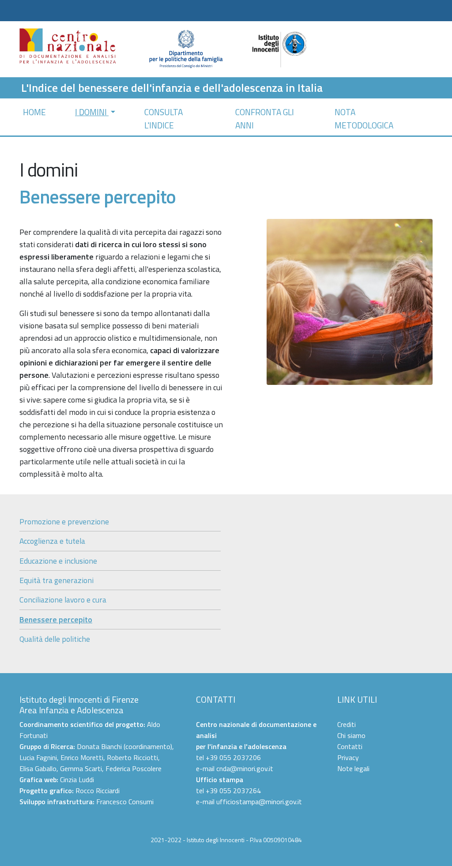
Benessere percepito (55, 619)
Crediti (346, 724)
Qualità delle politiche (54, 639)
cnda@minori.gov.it (244, 768)
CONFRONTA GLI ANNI (264, 118)
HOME (34, 111)
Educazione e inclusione (58, 561)
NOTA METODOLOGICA (364, 118)
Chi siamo (351, 735)
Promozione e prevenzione (64, 521)
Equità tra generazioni (56, 580)
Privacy (348, 757)
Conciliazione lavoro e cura (62, 600)
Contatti (349, 746)
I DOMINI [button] (92, 111)
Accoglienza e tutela (52, 541)
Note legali (353, 768)
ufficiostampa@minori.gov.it (259, 801)
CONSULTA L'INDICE (163, 118)
